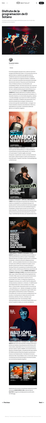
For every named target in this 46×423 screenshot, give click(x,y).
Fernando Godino (14, 63)
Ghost (40, 416)
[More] (7, 3)
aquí (14, 393)
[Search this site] (36, 3)
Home (3, 3)
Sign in (41, 3)
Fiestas (11, 67)
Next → (41, 402)
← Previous (6, 402)
